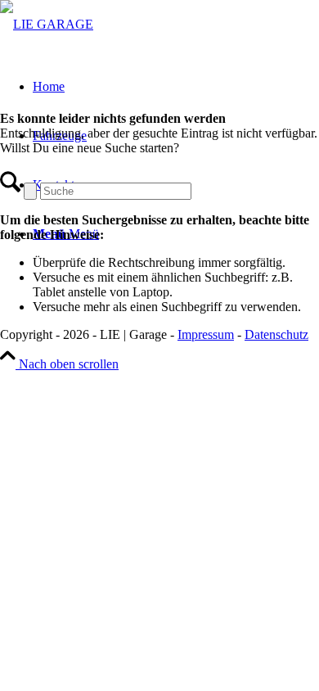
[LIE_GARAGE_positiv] (46, 24)
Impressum (205, 334)
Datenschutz (276, 334)
